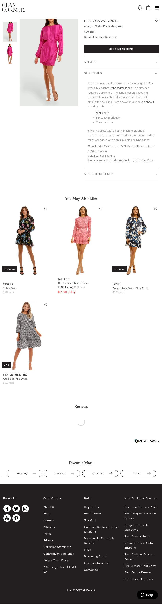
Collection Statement (57, 547)
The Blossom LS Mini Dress (73, 283)
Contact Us (91, 570)
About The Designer (98, 174)
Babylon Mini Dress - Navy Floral (130, 288)
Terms (47, 533)
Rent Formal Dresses (138, 572)
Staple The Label (15, 374)
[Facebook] (7, 508)
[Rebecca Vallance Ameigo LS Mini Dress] (9, 53)
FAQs (87, 549)
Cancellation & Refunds (58, 553)
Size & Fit (90, 62)
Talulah (63, 279)
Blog (46, 513)
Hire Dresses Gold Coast (140, 566)
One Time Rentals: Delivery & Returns (101, 529)
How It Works (93, 513)
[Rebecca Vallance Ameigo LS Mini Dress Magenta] (9, 32)
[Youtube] (7, 518)
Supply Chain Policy (56, 560)
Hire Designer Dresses (140, 498)
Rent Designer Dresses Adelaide (139, 557)
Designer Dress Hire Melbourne (137, 527)
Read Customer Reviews (100, 37)
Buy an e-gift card (95, 556)
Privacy (48, 540)
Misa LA (8, 284)
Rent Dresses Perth (136, 536)
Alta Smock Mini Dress (15, 378)
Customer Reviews (96, 563)
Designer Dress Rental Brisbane (138, 545)
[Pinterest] (16, 518)
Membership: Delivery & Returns (99, 541)
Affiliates (49, 527)
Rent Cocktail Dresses (138, 579)
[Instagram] (25, 508)
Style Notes (93, 73)
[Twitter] (16, 508)
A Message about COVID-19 (60, 569)
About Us (49, 507)
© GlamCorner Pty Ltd (81, 589)
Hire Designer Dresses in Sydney (140, 516)
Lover (117, 284)
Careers (48, 520)
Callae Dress (10, 288)
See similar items (121, 49)
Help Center (91, 507)
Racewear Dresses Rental (141, 507)
